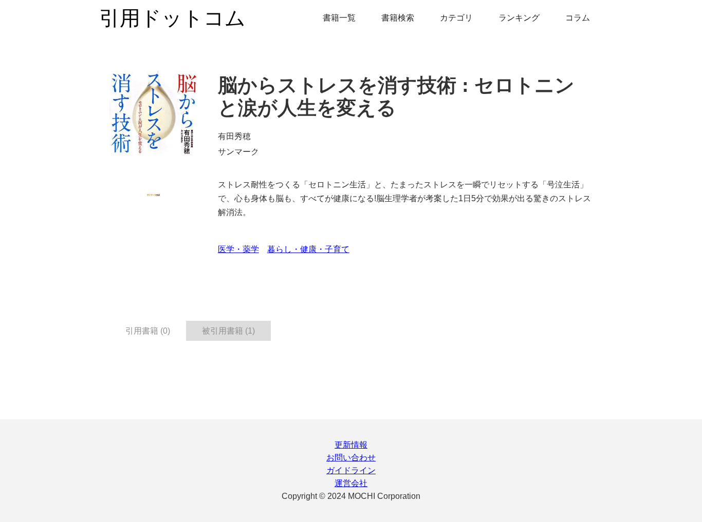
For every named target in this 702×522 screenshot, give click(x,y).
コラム (577, 17)
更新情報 (351, 444)
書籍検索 (397, 17)
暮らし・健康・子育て (308, 249)
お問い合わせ (351, 457)
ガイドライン (351, 470)
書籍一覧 (339, 17)
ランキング (519, 17)
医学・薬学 (238, 249)
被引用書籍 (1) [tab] (228, 330)
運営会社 (351, 483)
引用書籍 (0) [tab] (147, 330)
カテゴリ (456, 17)
